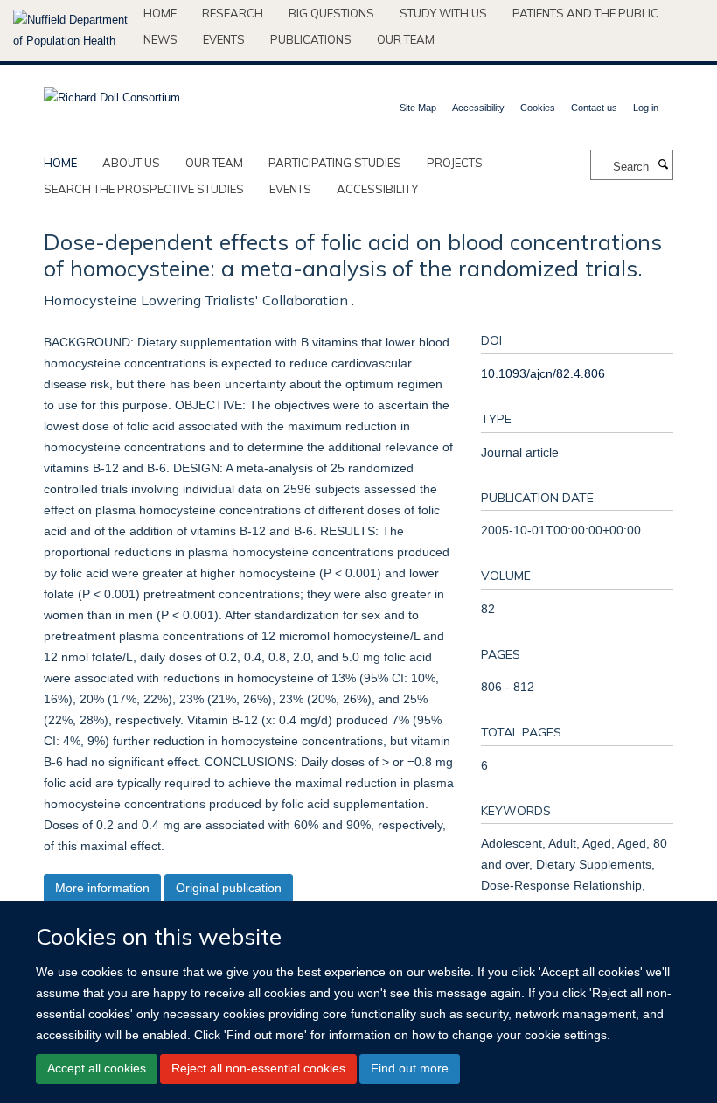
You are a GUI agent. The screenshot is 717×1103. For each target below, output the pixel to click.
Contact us (594, 107)
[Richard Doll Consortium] (112, 92)
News (160, 39)
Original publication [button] (229, 888)
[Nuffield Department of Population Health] (71, 30)
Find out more (410, 1068)
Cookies (537, 107)
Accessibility (478, 107)
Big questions (331, 13)
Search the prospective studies (144, 189)
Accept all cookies (96, 1068)
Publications (311, 39)
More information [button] (102, 888)
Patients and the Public (585, 13)
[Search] (662, 165)
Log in (645, 107)
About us (131, 163)
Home (160, 13)
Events (224, 39)
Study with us (443, 13)
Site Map (418, 107)
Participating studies (334, 163)
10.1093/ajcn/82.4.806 (543, 373)
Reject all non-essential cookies (258, 1068)
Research (232, 13)
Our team (406, 39)
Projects (455, 163)
